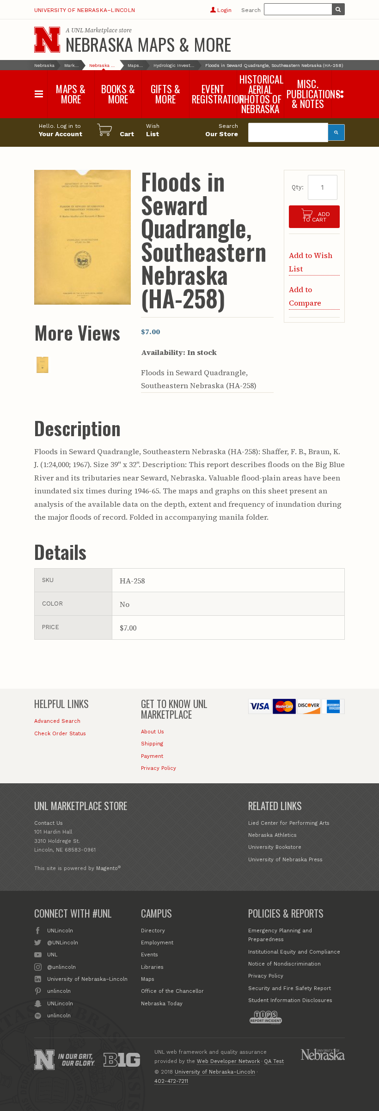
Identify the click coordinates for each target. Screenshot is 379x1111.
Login (224, 10)
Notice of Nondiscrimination (284, 964)
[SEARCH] (338, 9)
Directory (153, 931)
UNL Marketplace (94, 30)
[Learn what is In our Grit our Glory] (76, 1059)
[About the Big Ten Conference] (121, 1060)
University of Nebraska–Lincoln (84, 10)
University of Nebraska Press (285, 860)
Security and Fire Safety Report (289, 988)
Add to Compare (305, 295)
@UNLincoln (62, 943)
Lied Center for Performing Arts (289, 823)
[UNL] (47, 40)
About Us (152, 732)
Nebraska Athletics (272, 835)
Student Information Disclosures (290, 1000)
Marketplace (71, 65)
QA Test (274, 1061)
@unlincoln (61, 967)
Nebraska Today (162, 1004)
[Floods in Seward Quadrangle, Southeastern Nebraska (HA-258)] (42, 370)
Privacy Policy (158, 768)
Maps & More (136, 65)
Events (149, 955)
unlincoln (59, 991)
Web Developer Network (228, 1061)
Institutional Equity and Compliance (294, 952)
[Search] (336, 132)
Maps (147, 979)
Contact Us (48, 823)
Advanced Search (57, 721)
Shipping (152, 744)
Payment (152, 756)
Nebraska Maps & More (148, 44)
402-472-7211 (171, 1081)
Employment (157, 943)
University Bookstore (274, 847)
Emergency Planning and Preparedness (280, 935)
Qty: (298, 187)
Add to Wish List (310, 261)
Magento (107, 868)
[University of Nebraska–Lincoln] (44, 1060)
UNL (52, 955)
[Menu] (39, 94)
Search (251, 10)
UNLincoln (60, 931)
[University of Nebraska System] (322, 1054)
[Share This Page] (339, 93)
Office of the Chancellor (172, 991)
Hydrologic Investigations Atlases (174, 65)
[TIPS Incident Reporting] (265, 1018)
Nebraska (44, 65)
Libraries (152, 967)
